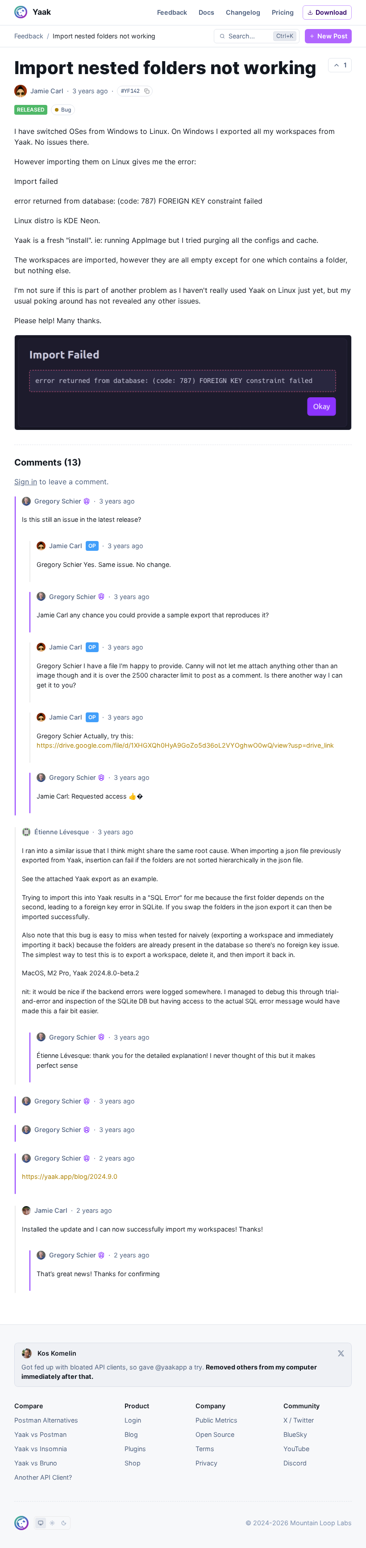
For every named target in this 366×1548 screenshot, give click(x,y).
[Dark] (63, 1523)
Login (133, 1420)
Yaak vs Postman (40, 1434)
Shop (133, 1463)
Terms (204, 1448)
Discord (295, 1463)
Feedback (28, 36)
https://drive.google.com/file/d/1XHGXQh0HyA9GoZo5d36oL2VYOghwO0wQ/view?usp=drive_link (185, 745)
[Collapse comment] (18, 656)
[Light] (52, 1523)
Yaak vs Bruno (35, 1463)
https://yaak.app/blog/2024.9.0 (69, 1176)
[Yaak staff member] (86, 501)
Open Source (214, 1434)
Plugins (135, 1448)
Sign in (25, 481)
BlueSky (295, 1434)
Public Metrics (216, 1420)
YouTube (296, 1448)
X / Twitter (298, 1420)
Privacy (206, 1463)
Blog (131, 1434)
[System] (40, 1523)
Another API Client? (43, 1477)
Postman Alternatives (46, 1420)
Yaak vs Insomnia (40, 1448)
